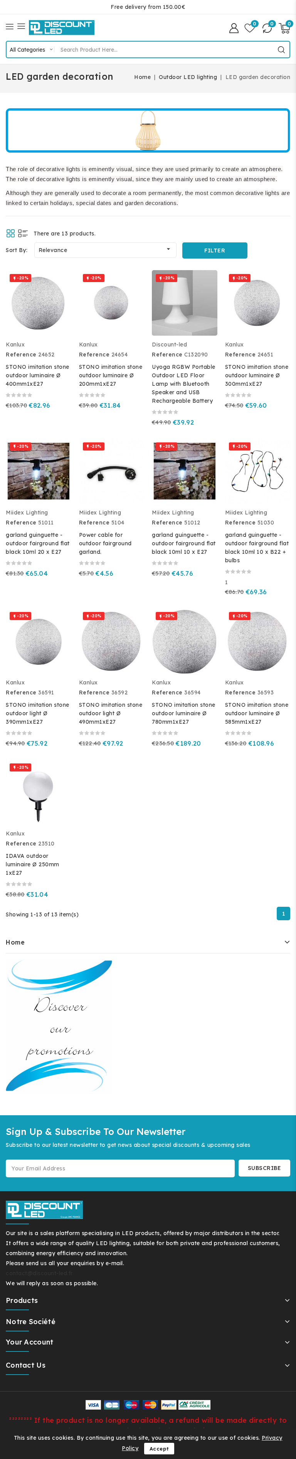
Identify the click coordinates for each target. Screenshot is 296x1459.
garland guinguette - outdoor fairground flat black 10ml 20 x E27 (38, 543)
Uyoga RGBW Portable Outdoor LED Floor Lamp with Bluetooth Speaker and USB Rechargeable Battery (183, 383)
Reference (21, 354)
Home (15, 942)
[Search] (281, 49)
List (23, 233)
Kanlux (15, 344)
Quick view (60, 300)
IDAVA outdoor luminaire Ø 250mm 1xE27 (32, 864)
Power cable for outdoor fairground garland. (105, 543)
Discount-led (169, 344)
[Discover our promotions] (59, 1026)
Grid (10, 233)
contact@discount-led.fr (39, 1273)
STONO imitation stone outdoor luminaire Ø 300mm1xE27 (257, 375)
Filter (214, 250)
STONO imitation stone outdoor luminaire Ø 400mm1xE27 (37, 375)
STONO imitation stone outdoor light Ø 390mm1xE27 (37, 713)
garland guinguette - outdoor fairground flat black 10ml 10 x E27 (184, 543)
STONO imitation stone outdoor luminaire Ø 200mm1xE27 (111, 375)
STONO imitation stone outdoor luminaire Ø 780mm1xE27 (183, 713)
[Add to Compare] (60, 283)
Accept (159, 1449)
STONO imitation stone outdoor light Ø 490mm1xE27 (111, 713)
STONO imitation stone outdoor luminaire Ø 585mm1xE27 (257, 713)
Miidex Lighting (27, 512)
